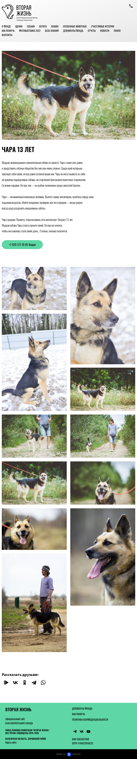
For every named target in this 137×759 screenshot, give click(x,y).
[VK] (82, 731)
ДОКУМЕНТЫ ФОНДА (73, 30)
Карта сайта (10, 742)
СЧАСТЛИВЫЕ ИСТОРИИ (102, 26)
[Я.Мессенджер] (6, 682)
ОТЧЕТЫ (92, 30)
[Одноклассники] (24, 682)
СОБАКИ (31, 26)
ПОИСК (117, 30)
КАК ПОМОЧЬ (8, 30)
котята (43, 26)
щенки (18, 26)
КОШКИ (55, 26)
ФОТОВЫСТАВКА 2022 (29, 30)
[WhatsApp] (43, 682)
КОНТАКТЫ (7, 35)
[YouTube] (88, 731)
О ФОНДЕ (6, 26)
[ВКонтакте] (15, 682)
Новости (104, 30)
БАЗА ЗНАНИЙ (52, 30)
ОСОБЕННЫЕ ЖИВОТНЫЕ (75, 26)
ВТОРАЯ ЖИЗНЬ (18, 709)
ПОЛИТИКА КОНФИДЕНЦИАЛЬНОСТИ (90, 719)
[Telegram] (34, 682)
